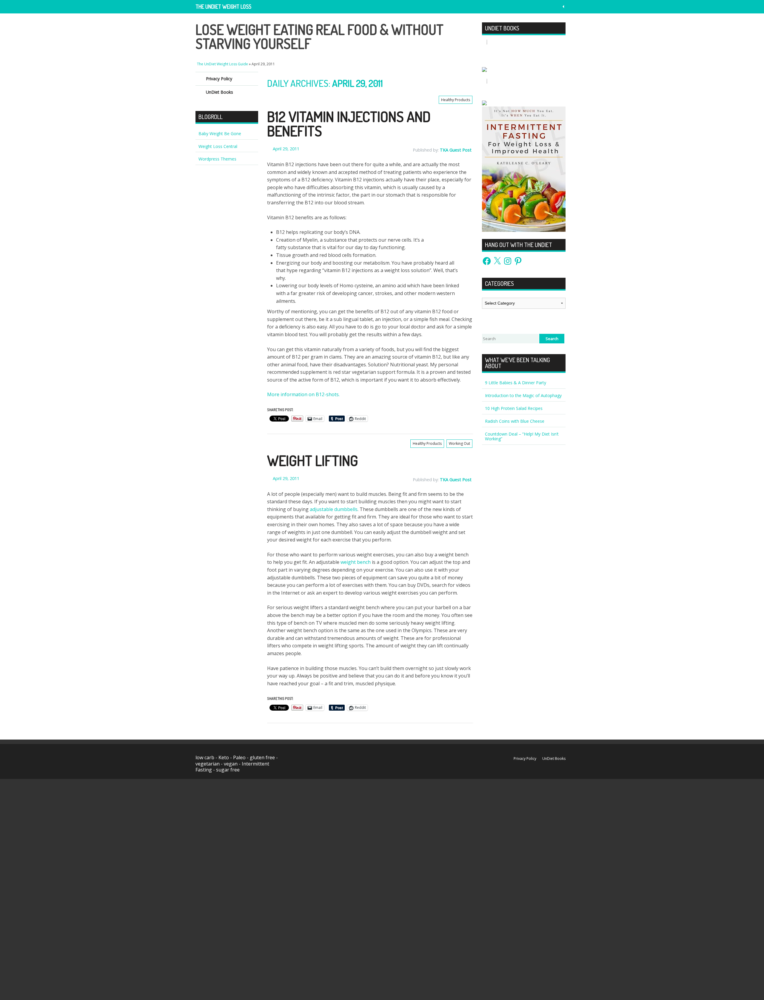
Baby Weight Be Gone (219, 133)
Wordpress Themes (217, 159)
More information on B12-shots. (303, 394)
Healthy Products (455, 99)
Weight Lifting (312, 460)
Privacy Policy (219, 78)
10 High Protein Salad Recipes (514, 408)
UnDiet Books (219, 92)
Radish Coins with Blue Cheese (514, 421)
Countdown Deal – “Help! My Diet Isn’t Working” (522, 436)
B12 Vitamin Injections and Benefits (349, 123)
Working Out (459, 443)
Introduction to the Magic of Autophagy (523, 395)
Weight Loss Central (217, 146)
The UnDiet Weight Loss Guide (223, 8)
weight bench (356, 562)
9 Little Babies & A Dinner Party (515, 382)
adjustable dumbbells (334, 509)
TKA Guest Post (456, 150)
